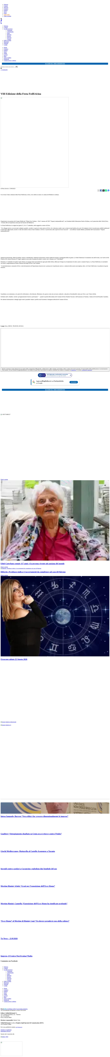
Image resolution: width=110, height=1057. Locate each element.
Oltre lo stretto (7, 16)
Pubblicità (6, 59)
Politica (6, 10)
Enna (8, 33)
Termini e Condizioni (6, 1030)
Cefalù (5, 44)
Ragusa (9, 36)
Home (5, 47)
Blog (5, 56)
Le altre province (8, 29)
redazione (73, 370)
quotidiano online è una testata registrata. (14, 1009)
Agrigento (9, 30)
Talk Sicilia (7, 14)
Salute (5, 53)
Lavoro (6, 54)
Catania (6, 6)
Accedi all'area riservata (55, 63)
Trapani (9, 39)
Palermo (6, 4)
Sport (5, 11)
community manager (87, 370)
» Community (4, 69)
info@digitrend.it (19, 1027)
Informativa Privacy (6, 1031)
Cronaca (6, 9)
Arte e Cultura (7, 57)
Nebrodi (6, 43)
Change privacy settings (10, 60)
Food (5, 13)
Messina (9, 34)
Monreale (6, 42)
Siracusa (6, 7)
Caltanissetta (10, 31)
